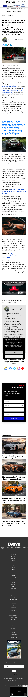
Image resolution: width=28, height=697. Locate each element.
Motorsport (13, 588)
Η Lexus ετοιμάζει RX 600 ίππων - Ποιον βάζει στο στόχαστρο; (14, 478)
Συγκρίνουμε (13, 579)
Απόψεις (13, 569)
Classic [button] (14, 603)
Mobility (13, 597)
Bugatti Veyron (12, 302)
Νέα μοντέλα (13, 556)
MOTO (13, 613)
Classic (23, 8)
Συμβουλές (13, 619)
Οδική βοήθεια (13, 628)
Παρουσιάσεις (13, 607)
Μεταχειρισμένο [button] (13, 615)
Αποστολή (13, 577)
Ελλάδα (13, 560)
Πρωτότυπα (13, 558)
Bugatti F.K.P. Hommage (9, 300)
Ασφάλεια (13, 565)
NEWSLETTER (10, 547)
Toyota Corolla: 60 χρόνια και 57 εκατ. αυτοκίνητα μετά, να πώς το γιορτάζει (14, 523)
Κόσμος (13, 562)
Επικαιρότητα (6, 8)
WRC (13, 586)
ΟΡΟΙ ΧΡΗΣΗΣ (19, 678)
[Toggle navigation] (3, 2)
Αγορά (13, 567)
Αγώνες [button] (14, 582)
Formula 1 (13, 584)
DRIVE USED (19, 11)
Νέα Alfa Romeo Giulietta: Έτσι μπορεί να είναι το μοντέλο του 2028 (13, 500)
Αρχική (3, 15)
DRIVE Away (9, 11)
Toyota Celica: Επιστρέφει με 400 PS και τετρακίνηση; (13, 457)
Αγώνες (18, 8)
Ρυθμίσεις (14, 352)
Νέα (13, 594)
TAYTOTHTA (25, 547)
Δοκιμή (13, 575)
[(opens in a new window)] (19, 2)
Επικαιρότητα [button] (13, 554)
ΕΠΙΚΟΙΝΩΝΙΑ (18, 547)
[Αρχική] (10, 2)
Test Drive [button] (14, 573)
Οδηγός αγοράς (13, 617)
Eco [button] (14, 591)
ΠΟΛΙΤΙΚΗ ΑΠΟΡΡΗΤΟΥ (14, 680)
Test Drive (13, 8)
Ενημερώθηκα (14, 356)
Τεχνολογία (13, 563)
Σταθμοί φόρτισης (13, 599)
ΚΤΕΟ (13, 627)
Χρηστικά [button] (13, 623)
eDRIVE (14, 11)
